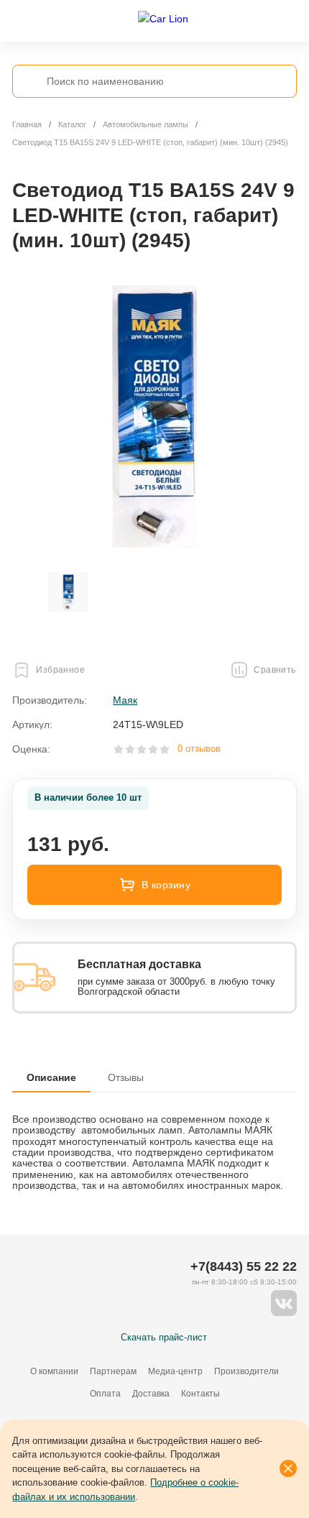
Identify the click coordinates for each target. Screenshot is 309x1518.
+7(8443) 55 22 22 (243, 1266)
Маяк (125, 700)
